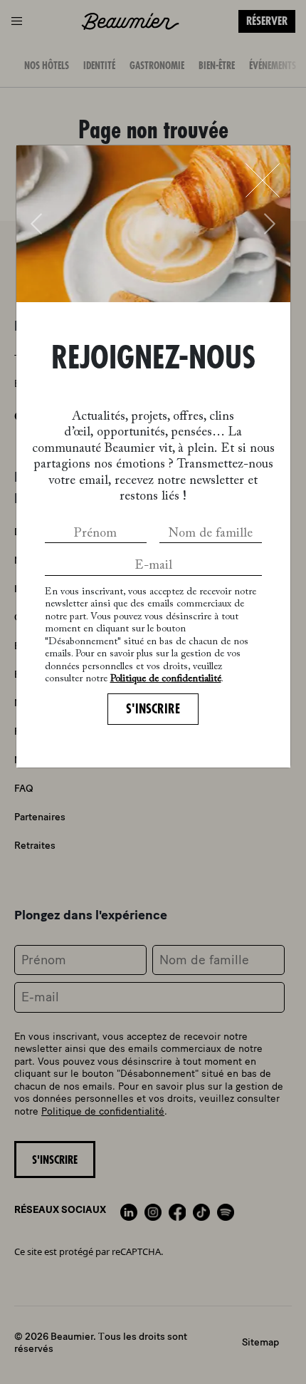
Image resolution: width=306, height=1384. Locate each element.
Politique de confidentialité (165, 679)
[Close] (263, 180)
